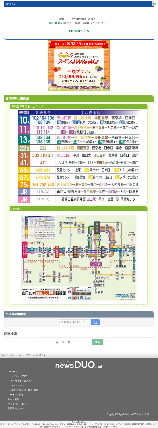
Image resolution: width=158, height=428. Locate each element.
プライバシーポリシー (19, 404)
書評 (30, 390)
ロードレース (17, 385)
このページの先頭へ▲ (34, 354)
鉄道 (18, 390)
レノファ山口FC (19, 376)
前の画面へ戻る (79, 31)
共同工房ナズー (16, 408)
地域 (13, 390)
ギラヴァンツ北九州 (21, 381)
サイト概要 (13, 399)
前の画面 (54, 23)
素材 (36, 390)
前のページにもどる (11, 354)
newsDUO (13, 371)
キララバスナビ (16, 394)
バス (24, 390)
